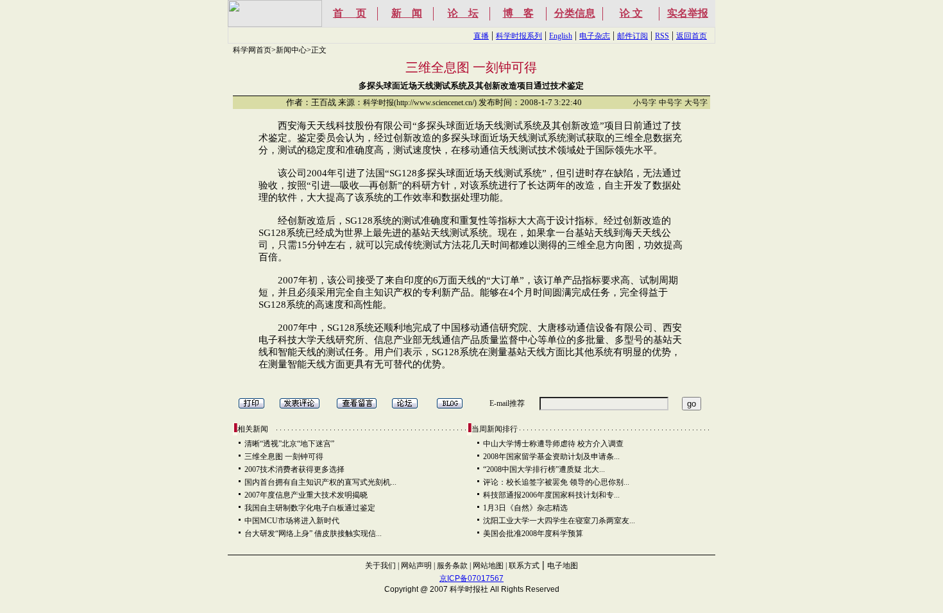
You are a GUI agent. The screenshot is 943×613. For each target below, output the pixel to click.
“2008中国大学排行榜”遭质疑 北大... (544, 469)
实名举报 (687, 13)
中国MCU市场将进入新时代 (291, 520)
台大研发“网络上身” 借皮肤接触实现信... (313, 533)
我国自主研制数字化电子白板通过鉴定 (309, 507)
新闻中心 (291, 50)
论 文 (631, 13)
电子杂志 (594, 35)
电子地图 (562, 565)
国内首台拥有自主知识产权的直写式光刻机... (320, 482)
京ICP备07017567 (471, 578)
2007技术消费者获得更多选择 (294, 469)
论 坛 (463, 13)
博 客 (518, 13)
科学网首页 (252, 50)
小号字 (644, 102)
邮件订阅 (632, 35)
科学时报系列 (519, 35)
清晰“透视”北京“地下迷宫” (289, 443)
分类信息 (574, 13)
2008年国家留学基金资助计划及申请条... (551, 456)
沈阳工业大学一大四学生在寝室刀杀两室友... (559, 520)
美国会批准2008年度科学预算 (533, 533)
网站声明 (416, 565)
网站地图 (488, 565)
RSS (662, 35)
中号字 (670, 102)
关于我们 (380, 565)
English (560, 35)
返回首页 (691, 35)
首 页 (349, 13)
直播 (481, 35)
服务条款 (452, 565)
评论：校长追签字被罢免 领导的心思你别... (556, 482)
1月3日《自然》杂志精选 (525, 507)
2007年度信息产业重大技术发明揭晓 (306, 495)
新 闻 (406, 13)
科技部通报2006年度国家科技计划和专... (551, 495)
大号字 (696, 102)
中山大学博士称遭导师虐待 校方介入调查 (553, 443)
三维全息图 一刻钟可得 (283, 456)
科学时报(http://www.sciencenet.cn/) (420, 102)
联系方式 (524, 565)
